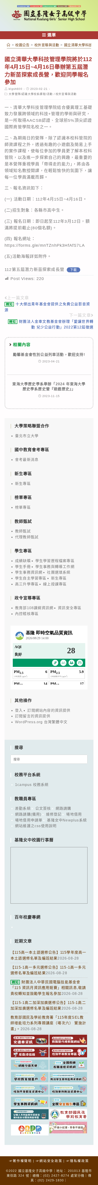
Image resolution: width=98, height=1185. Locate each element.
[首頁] (8, 45)
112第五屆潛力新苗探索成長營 (34, 269)
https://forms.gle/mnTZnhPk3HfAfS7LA (45, 245)
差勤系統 (23, 808)
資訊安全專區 (69, 608)
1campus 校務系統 (32, 785)
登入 (19, 710)
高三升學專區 (27, 584)
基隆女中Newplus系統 (67, 820)
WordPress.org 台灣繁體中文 (41, 722)
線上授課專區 (55, 584)
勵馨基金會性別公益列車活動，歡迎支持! (49, 355)
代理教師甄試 (27, 537)
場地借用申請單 (28, 820)
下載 (73, 270)
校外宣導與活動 (66, 94)
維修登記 (54, 814)
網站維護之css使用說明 (36, 826)
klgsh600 (15, 89)
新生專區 (23, 484)
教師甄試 (23, 531)
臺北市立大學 (27, 436)
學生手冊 (23, 567)
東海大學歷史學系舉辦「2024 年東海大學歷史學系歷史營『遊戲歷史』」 (48, 386)
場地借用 (74, 814)
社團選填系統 (58, 572)
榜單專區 (23, 507)
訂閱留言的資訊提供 (32, 716)
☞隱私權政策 (77, 1161)
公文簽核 (43, 808)
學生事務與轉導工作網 (55, 567)
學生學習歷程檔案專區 (55, 561)
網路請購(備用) (28, 814)
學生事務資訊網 (28, 572)
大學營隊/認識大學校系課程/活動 (31, 94)
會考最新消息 (27, 460)
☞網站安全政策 (49, 1161)
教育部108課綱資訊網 (34, 608)
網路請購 (63, 808)
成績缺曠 (23, 561)
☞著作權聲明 (20, 1161)
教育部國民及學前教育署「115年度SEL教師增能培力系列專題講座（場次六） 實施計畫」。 (48, 1023)
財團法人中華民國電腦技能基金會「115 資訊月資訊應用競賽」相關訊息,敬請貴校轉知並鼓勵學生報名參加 (48, 988)
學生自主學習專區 (30, 578)
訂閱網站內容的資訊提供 (48, 710)
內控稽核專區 (27, 614)
